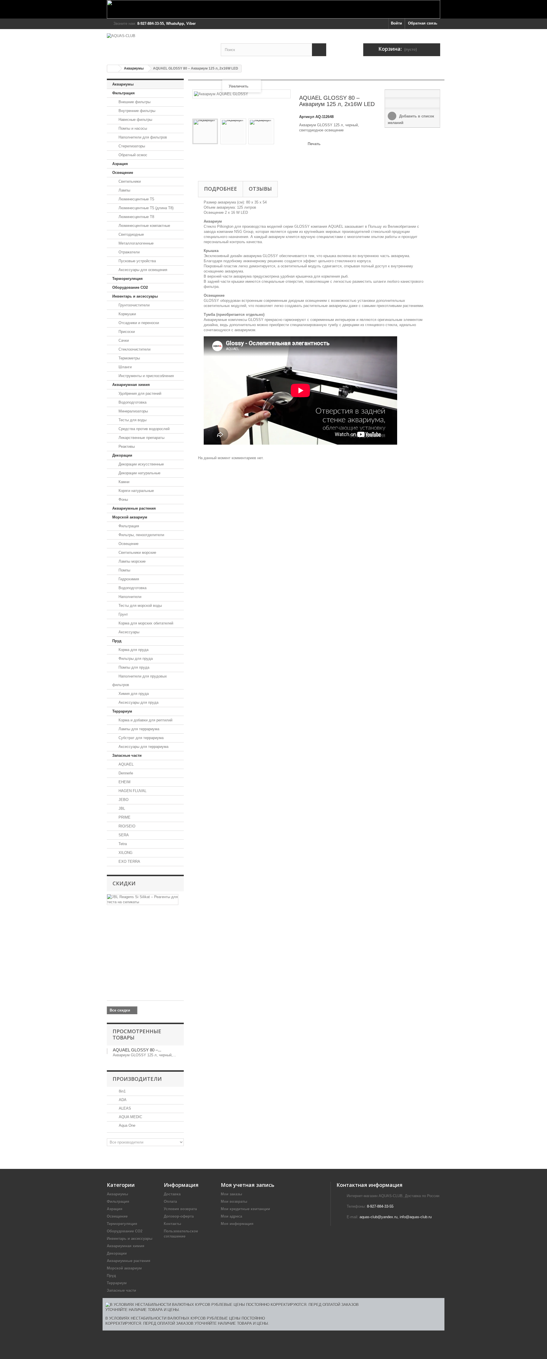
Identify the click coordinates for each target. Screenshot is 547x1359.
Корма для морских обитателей (145, 623)
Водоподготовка (131, 402)
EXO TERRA (128, 861)
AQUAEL (125, 764)
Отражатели (128, 252)
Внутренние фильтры (136, 111)
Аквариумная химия (131, 385)
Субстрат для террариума (140, 738)
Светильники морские (136, 552)
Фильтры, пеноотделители (140, 535)
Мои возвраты (234, 1201)
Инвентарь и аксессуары (135, 296)
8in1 (122, 1091)
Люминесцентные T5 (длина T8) (145, 208)
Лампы (123, 190)
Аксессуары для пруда (137, 702)
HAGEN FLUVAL (131, 791)
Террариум (122, 711)
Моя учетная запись (247, 1184)
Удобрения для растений (139, 393)
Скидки (124, 883)
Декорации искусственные (140, 464)
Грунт (122, 614)
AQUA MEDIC (130, 1117)
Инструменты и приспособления (145, 376)
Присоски (126, 331)
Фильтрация (123, 93)
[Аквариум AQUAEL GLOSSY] (205, 131)
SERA (123, 835)
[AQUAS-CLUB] (159, 44)
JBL (121, 808)
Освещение (122, 172)
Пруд (116, 641)
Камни (123, 482)
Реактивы (126, 446)
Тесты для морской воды (139, 605)
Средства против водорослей (143, 429)
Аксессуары (128, 632)
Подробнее (220, 188)
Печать (314, 144)
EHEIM (123, 782)
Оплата (170, 1201)
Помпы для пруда (133, 667)
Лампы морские (131, 561)
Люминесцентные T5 (135, 199)
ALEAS (124, 1108)
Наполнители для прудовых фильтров (139, 680)
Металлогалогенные (135, 243)
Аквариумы (134, 68)
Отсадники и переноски (138, 323)
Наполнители (129, 597)
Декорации (122, 455)
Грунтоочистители (133, 305)
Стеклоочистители (133, 349)
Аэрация (120, 164)
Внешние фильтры (133, 102)
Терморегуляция (127, 278)
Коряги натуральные (135, 491)
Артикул (306, 117)
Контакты (172, 1224)
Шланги (124, 367)
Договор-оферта (179, 1216)
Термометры (128, 358)
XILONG (124, 853)
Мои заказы (231, 1194)
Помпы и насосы (132, 128)
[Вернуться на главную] (112, 68)
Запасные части (127, 755)
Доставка (172, 1194)
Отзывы (260, 188)
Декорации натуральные (138, 473)
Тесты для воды (131, 420)
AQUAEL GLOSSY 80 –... (137, 1049)
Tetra (122, 844)
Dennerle (125, 773)
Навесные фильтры (134, 119)
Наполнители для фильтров (142, 137)
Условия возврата (180, 1209)
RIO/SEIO (126, 826)
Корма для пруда (132, 650)
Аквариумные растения (134, 508)
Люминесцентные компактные (143, 225)
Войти (396, 23)
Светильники (129, 181)
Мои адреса (231, 1216)
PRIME (123, 817)
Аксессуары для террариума (142, 746)
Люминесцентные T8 (135, 217)
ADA (122, 1100)
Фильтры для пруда (135, 658)
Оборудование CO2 (130, 287)
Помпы (123, 570)
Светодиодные (130, 234)
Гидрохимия (128, 579)
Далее (195, 160)
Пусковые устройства (136, 261)
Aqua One (126, 1125)
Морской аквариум (129, 517)
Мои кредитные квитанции (245, 1209)
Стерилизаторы (131, 146)
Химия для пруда (133, 693)
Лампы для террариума (138, 729)
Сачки (123, 340)
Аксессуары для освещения (142, 270)
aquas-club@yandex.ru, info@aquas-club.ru (396, 1217)
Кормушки (126, 314)
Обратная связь (422, 23)
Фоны (122, 499)
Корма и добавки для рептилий (144, 720)
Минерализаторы (132, 411)
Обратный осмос (132, 155)
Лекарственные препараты (140, 438)
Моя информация (237, 1224)
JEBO (122, 800)
